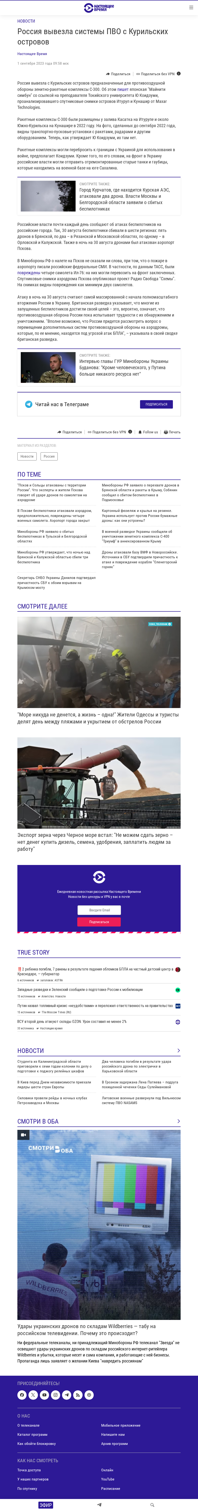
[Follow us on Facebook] (22, 1395)
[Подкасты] (89, 1395)
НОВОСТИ (30, 1051)
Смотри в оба (38, 1121)
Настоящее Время (32, 53)
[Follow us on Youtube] (44, 1395)
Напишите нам (113, 1434)
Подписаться (156, 404)
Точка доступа (29, 1470)
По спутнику (27, 1488)
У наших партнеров (33, 1479)
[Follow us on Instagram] (55, 1395)
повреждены (28, 272)
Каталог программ (32, 1434)
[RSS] (77, 1395)
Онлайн (107, 1470)
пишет (123, 89)
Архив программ (114, 1443)
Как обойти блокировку (36, 1443)
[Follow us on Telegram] (66, 1395)
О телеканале (28, 1425)
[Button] (118, 74)
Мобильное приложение (121, 1425)
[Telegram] (99, 1505)
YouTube (107, 1479)
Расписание (110, 1488)
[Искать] (152, 1505)
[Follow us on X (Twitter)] (33, 1395)
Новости (26, 21)
